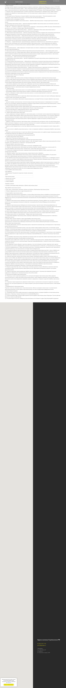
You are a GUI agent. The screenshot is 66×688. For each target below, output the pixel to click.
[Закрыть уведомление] (16, 678)
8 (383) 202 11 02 (41, 643)
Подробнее (9, 682)
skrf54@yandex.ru (41, 645)
